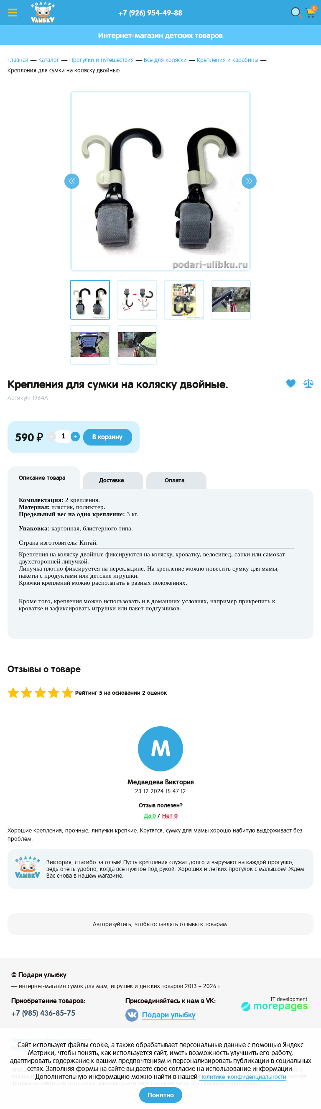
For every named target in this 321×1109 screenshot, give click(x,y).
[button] (71, 181)
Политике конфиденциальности (242, 1076)
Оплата (174, 480)
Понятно (161, 1095)
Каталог (48, 60)
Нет (168, 815)
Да (148, 815)
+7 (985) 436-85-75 (43, 1013)
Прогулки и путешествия (101, 60)
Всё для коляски (165, 60)
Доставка (111, 480)
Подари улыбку (169, 1014)
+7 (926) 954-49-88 (150, 12)
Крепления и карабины (227, 60)
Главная (18, 60)
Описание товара (42, 477)
